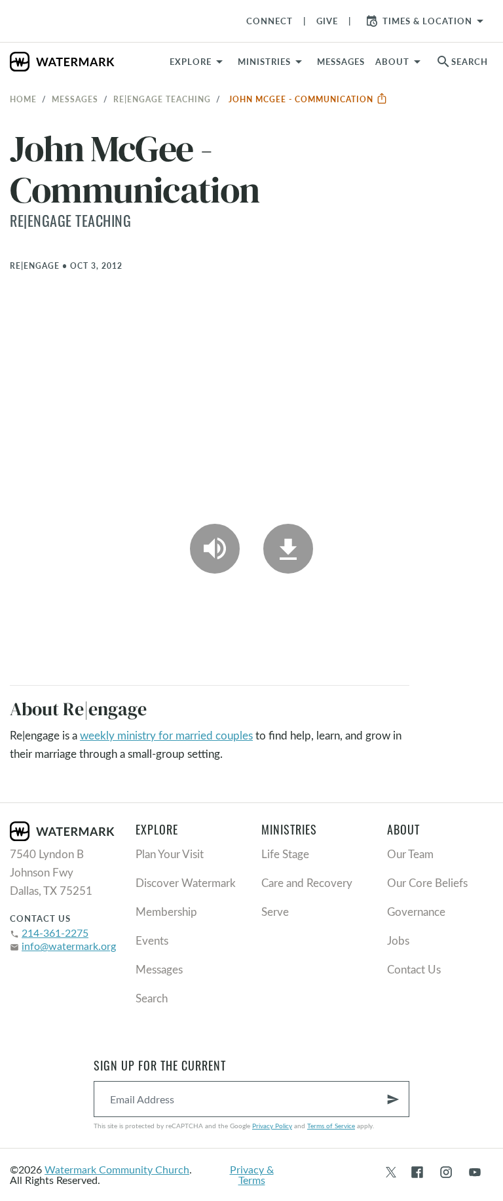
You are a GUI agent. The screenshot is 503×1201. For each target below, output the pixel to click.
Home (23, 99)
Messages (75, 99)
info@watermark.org (69, 946)
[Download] (288, 548)
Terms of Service (331, 1125)
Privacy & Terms (252, 1174)
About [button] (392, 62)
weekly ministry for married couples (166, 735)
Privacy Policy (272, 1125)
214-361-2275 (55, 932)
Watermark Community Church (117, 1169)
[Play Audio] (215, 548)
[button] (272, 62)
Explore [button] (191, 62)
